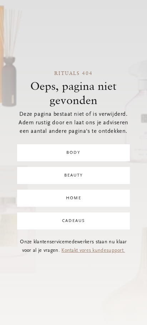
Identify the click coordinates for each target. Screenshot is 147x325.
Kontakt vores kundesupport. (93, 250)
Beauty (73, 175)
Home (73, 198)
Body (73, 153)
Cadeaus (73, 221)
